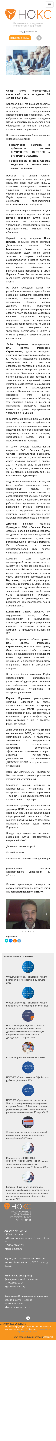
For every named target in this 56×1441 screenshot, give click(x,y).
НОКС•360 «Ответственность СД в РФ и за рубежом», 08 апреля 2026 (27, 1079)
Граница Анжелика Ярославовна (21, 1279)
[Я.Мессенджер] (6, 940)
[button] (9, 914)
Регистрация (31, 32)
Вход (21, 32)
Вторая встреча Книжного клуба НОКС (26, 1057)
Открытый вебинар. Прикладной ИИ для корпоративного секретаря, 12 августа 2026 (26, 979)
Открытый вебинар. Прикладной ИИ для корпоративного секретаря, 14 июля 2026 (27, 1004)
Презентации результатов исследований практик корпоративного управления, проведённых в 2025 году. (26, 1135)
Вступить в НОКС (19, 37)
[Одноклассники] (15, 940)
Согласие (33, 1329)
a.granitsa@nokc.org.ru (16, 1286)
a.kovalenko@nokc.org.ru (17, 1307)
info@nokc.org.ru (13, 1249)
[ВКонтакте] (11, 940)
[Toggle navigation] (49, 5)
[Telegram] (19, 940)
